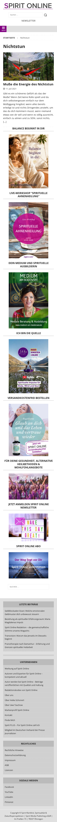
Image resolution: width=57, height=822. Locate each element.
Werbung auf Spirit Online (17, 668)
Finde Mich (10, 720)
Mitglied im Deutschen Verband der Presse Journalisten (25, 732)
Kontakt (8, 715)
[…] (4, 121)
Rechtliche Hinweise (14, 750)
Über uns (9, 695)
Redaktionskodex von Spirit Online (21, 690)
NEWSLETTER (28, 20)
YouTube (9, 792)
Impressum (10, 760)
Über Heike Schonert (14, 700)
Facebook (9, 787)
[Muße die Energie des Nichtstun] (28, 66)
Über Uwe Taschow (14, 705)
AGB (7, 765)
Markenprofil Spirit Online (17, 710)
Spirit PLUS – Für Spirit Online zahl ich (22, 725)
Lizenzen (9, 770)
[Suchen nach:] (28, 586)
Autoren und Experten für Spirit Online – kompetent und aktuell (24, 675)
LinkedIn (9, 797)
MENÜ (4, 30)
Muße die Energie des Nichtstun (28, 84)
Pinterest (9, 802)
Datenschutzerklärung (15, 755)
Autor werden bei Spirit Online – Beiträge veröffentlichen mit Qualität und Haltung (24, 683)
